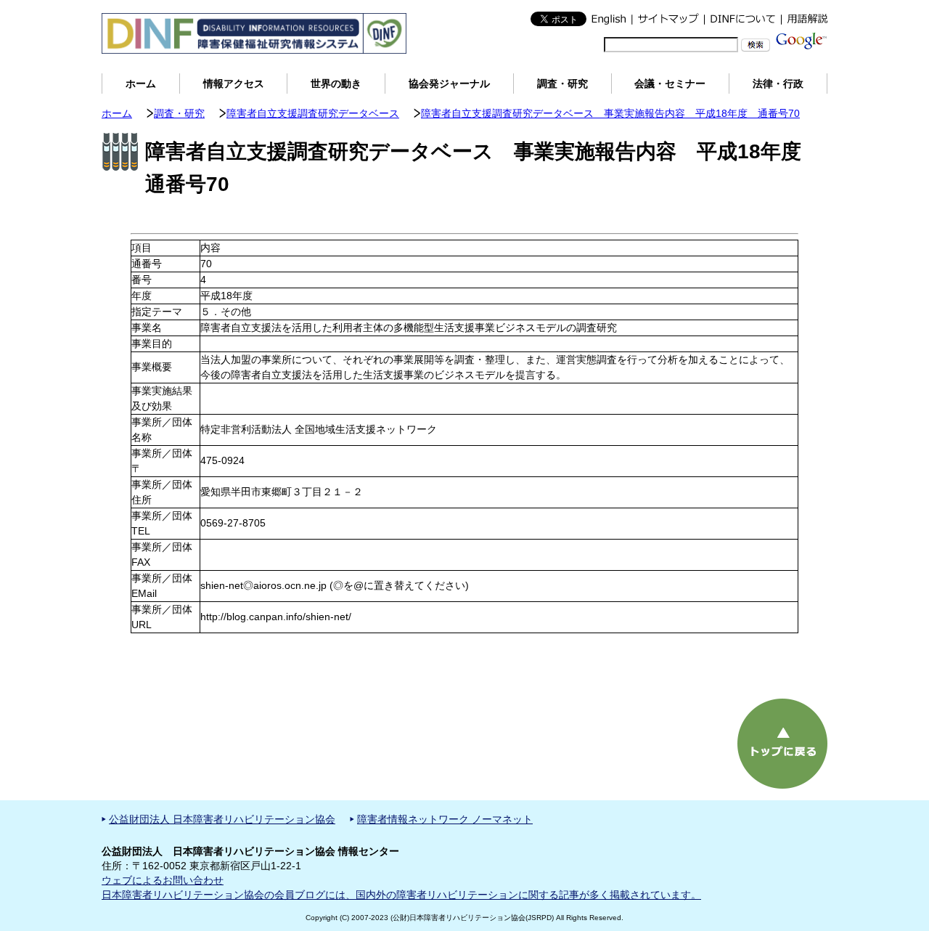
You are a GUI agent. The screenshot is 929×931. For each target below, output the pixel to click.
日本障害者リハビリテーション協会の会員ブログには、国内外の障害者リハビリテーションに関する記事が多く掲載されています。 (401, 894)
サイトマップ (667, 19)
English (608, 19)
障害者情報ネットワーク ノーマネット (445, 819)
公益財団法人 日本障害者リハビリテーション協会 (222, 819)
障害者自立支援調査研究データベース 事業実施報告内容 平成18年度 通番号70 (610, 113)
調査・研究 (562, 83)
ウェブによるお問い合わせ (163, 880)
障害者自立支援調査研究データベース (312, 113)
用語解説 (804, 19)
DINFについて (742, 19)
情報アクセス (233, 83)
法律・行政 (778, 83)
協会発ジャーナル (449, 83)
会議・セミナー (669, 83)
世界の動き (336, 83)
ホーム (141, 83)
